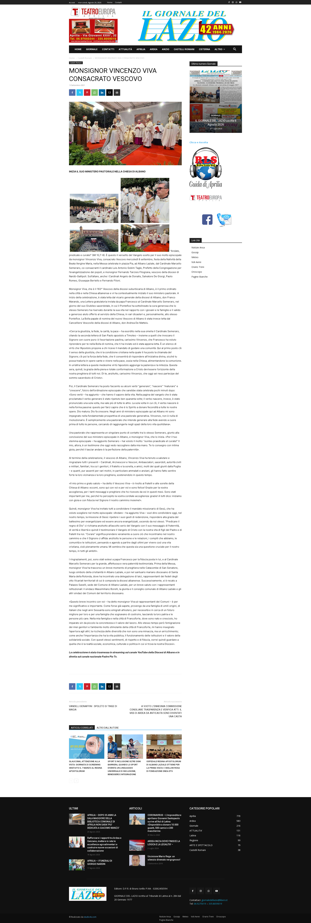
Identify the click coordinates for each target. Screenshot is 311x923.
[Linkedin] (102, 92)
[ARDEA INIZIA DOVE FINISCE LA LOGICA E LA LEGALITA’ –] (137, 845)
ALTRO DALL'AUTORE (108, 727)
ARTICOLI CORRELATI (82, 727)
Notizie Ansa (198, 247)
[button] (235, 49)
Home (72, 58)
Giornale (215, 115)
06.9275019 (200, 903)
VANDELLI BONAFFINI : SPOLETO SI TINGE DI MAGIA (93, 708)
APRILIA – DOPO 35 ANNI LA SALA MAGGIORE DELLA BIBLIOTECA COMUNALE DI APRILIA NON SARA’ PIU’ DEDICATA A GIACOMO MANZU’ (103, 821)
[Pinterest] (87, 92)
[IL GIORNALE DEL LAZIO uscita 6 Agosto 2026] (216, 101)
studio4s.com (90, 917)
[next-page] (76, 781)
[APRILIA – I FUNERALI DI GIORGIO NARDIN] (77, 864)
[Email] (109, 92)
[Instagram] (233, 2)
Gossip (195, 252)
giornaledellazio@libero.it (215, 900)
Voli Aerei (196, 262)
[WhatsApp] (236, 2)
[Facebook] (229, 2)
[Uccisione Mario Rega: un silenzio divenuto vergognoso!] (137, 860)
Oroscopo (196, 271)
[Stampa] (117, 92)
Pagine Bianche (199, 276)
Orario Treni (197, 266)
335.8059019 (215, 903)
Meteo (194, 257)
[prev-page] (71, 781)
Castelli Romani (85, 58)
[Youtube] (240, 2)
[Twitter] (79, 92)
